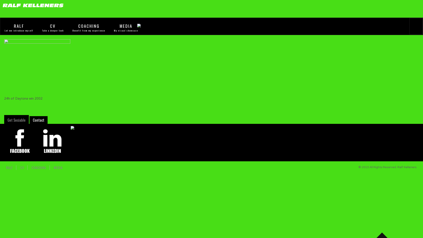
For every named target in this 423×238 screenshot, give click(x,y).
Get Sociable (16, 120)
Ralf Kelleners (407, 167)
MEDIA (126, 26)
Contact (38, 120)
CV (53, 26)
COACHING (89, 26)
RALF (19, 26)
